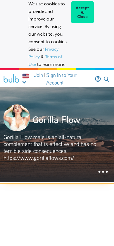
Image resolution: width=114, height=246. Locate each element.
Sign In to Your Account (61, 79)
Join (38, 75)
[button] (106, 79)
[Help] (98, 79)
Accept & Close (82, 12)
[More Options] (103, 172)
